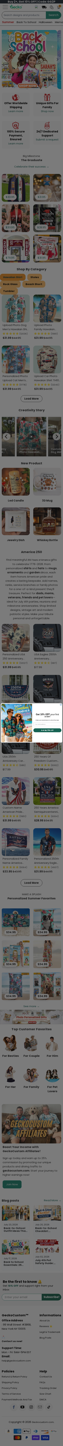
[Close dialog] (61, 704)
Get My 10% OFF (47, 730)
